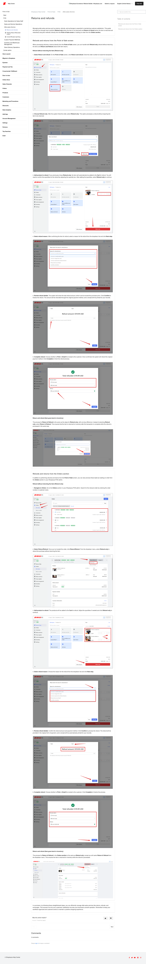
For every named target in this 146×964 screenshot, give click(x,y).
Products (5, 93)
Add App (5, 114)
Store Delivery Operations (12, 47)
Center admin (7, 50)
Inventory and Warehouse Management (12, 43)
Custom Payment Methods (12, 40)
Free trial (139, 3)
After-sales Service (9, 27)
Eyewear (5, 62)
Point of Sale (6, 11)
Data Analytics (7, 110)
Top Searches (7, 131)
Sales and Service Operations (13, 24)
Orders (5, 88)
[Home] (4, 4)
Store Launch (6, 54)
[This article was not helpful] (111, 918)
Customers (6, 97)
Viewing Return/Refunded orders (13, 33)
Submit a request (110, 3)
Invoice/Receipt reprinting (13, 37)
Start (4, 15)
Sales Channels (7, 84)
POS (4, 18)
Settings (5, 123)
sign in (37, 943)
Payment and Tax (8, 67)
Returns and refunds (12, 30)
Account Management (9, 118)
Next (112, 927)
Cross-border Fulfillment (10, 71)
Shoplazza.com (97, 3)
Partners (5, 127)
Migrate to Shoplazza (9, 58)
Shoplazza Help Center (38, 12)
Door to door (6, 75)
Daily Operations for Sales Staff (13, 21)
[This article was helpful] (105, 918)
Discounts (6, 105)
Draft (4, 136)
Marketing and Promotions (10, 101)
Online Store (6, 80)
